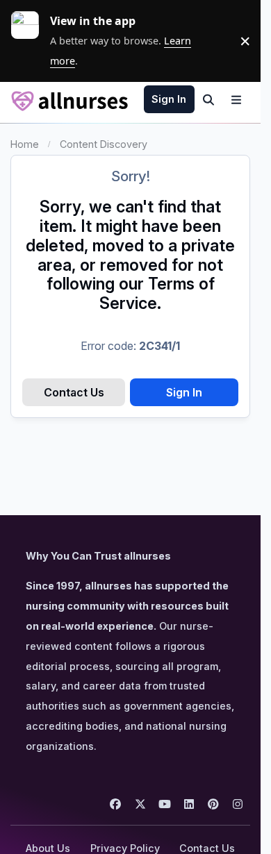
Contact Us (74, 392)
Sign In (184, 392)
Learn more (30, 41)
